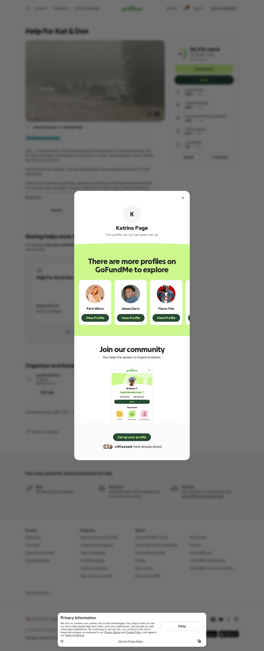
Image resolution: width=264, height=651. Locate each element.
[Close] (183, 198)
